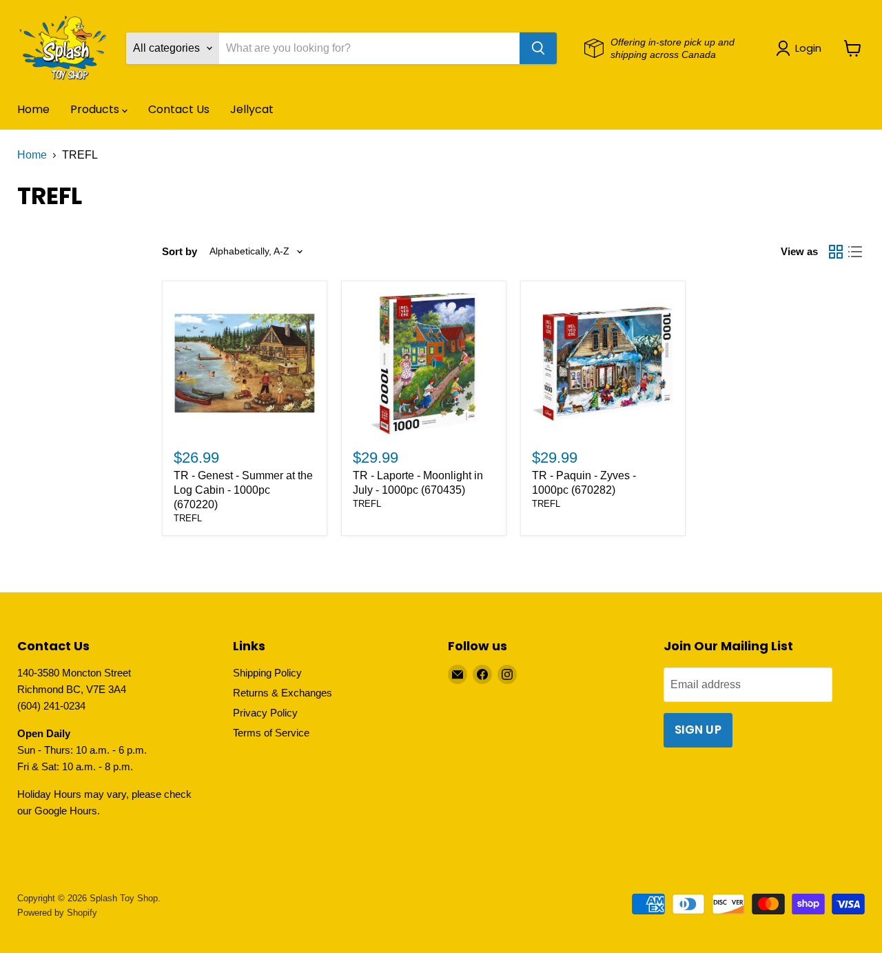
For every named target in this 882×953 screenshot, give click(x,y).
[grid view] (835, 251)
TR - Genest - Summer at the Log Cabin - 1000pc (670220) (243, 490)
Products (96, 109)
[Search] (538, 48)
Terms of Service (271, 733)
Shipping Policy (267, 673)
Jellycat (252, 109)
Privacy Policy (265, 713)
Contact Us (178, 109)
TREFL (188, 518)
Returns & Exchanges (282, 693)
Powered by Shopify (57, 912)
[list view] (855, 251)
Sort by (179, 251)
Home (33, 109)
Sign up (698, 729)
